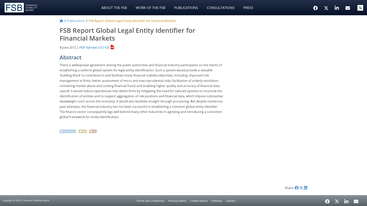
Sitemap (216, 201)
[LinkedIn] (346, 200)
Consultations (221, 7)
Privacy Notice (177, 201)
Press (248, 7)
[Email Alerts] (356, 201)
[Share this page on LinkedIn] (305, 188)
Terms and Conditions (150, 201)
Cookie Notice (199, 201)
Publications (186, 7)
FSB (84, 131)
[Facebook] (327, 200)
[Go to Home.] (61, 21)
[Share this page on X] (301, 188)
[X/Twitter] (327, 2)
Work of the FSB (150, 7)
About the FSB (114, 7)
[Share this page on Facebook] (297, 188)
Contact (230, 201)
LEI (94, 131)
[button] (360, 8)
